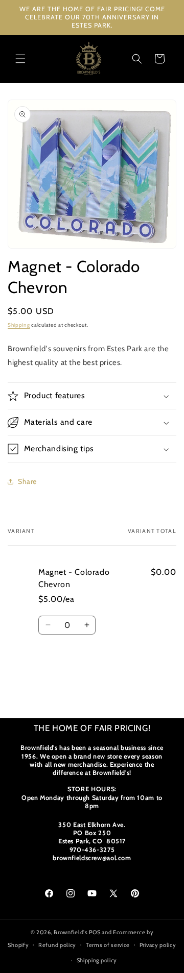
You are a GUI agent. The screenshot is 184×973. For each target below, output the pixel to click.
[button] (20, 58)
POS (94, 932)
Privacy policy (158, 944)
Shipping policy (97, 960)
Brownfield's (70, 932)
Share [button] (27, 481)
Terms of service (108, 944)
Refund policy (57, 944)
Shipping (19, 325)
